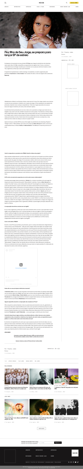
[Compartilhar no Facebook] (69, 60)
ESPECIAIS (28, 6)
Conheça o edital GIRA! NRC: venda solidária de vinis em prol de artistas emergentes (14, 389)
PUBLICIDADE (58, 462)
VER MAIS (41, 428)
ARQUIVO (6, 6)
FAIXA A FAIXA (40, 6)
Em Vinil (10, 385)
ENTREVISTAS (17, 6)
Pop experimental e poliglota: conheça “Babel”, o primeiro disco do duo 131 (29, 336)
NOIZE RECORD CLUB (65, 6)
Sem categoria (38, 416)
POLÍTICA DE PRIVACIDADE (37, 462)
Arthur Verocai (12, 361)
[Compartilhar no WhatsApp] (72, 60)
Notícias (31, 385)
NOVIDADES (52, 6)
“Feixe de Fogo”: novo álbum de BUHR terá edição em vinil (66, 418)
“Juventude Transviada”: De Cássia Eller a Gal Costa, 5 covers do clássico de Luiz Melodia (16, 419)
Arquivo (6, 385)
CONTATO (28, 462)
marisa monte (29, 361)
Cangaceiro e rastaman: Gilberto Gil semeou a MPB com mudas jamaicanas (29, 335)
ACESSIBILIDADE (49, 462)
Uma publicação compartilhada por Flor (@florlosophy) (21, 284)
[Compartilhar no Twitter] (71, 60)
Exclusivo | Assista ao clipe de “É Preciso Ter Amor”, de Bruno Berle (29, 340)
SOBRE (77, 6)
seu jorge (37, 361)
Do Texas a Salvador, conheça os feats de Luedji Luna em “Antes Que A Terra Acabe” (66, 388)
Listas (6, 416)
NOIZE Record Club (59, 385)
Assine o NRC (74, 3)
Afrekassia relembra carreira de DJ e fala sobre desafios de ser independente (41, 418)
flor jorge (21, 361)
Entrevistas (32, 416)
